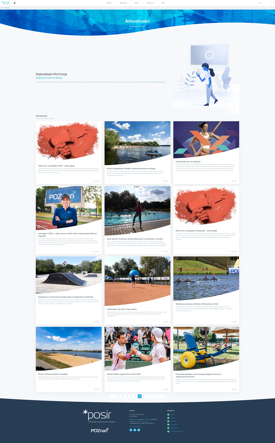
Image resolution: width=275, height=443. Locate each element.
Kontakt (173, 414)
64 (152, 396)
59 (131, 396)
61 (139, 396)
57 (122, 396)
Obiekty (109, 3)
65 (156, 396)
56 (118, 396)
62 (143, 396)
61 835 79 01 (147, 419)
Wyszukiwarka (174, 428)
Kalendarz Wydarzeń (158, 82)
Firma (163, 3)
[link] (14, 3)
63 (148, 396)
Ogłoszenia (150, 3)
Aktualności (174, 421)
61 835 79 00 (134, 419)
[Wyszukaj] (272, 3)
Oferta (137, 3)
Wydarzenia (123, 3)
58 (127, 396)
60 (135, 396)
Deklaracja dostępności (177, 431)
